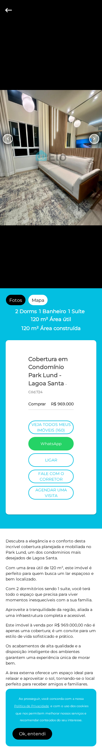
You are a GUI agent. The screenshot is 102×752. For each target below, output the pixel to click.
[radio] (15, 299)
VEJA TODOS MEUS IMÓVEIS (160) (51, 427)
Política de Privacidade (31, 706)
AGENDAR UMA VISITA (51, 492)
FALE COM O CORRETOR (51, 476)
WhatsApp (51, 443)
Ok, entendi (32, 733)
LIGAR (51, 460)
